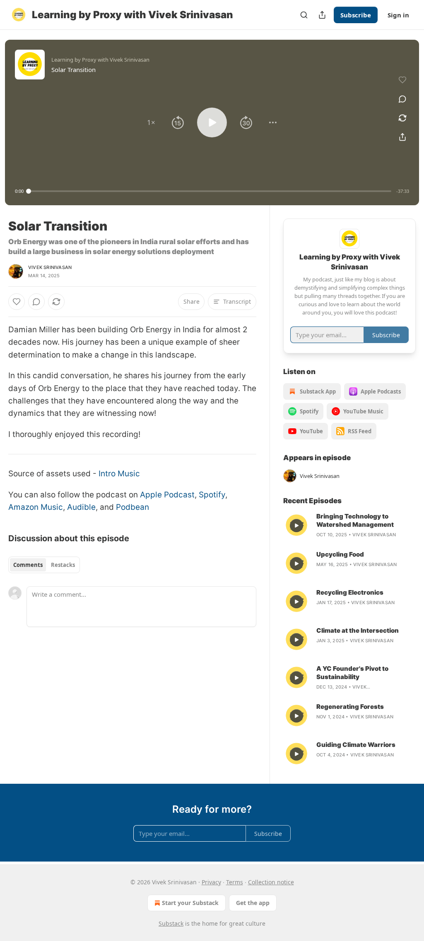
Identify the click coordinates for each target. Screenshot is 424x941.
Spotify (212, 494)
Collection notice (271, 882)
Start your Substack (190, 903)
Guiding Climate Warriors (355, 745)
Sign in (398, 15)
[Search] (304, 15)
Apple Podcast (167, 494)
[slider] (210, 191)
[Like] (16, 301)
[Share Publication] (322, 15)
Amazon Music (35, 507)
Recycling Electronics (349, 592)
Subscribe (355, 15)
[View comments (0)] (402, 98)
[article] (349, 525)
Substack (171, 923)
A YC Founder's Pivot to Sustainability (352, 673)
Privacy (211, 882)
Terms (234, 882)
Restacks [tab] (63, 565)
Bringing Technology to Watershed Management (355, 520)
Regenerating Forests (350, 707)
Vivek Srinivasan (50, 267)
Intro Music (119, 473)
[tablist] (44, 565)
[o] (296, 525)
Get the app (253, 903)
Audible (81, 507)
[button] (151, 122)
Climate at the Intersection (357, 630)
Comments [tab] (28, 565)
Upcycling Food (340, 554)
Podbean (132, 507)
